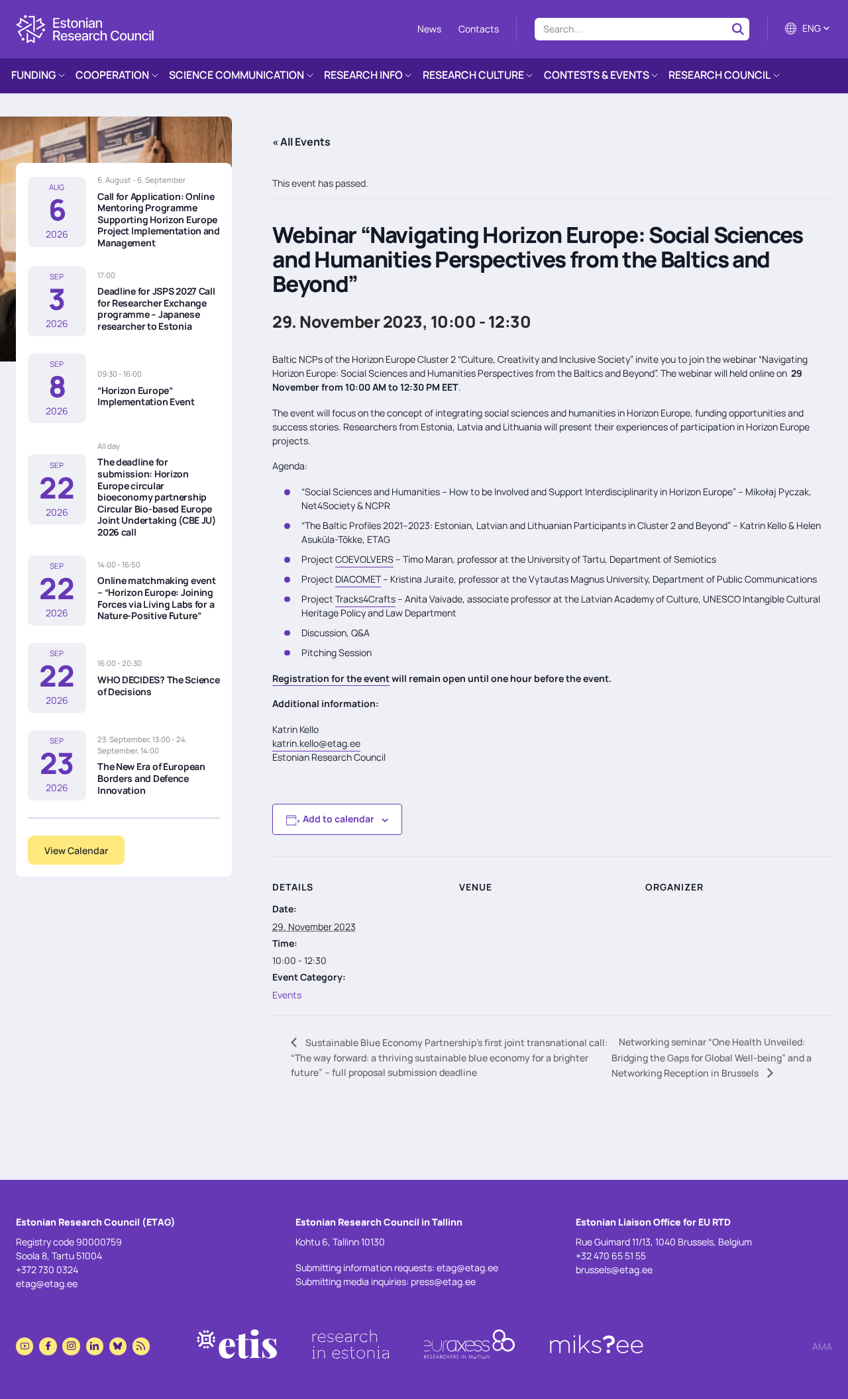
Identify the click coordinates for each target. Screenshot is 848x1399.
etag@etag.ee (47, 1283)
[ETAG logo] (85, 29)
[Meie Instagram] (71, 1346)
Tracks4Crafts (365, 599)
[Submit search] (738, 28)
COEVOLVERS (364, 559)
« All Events (301, 141)
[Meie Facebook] (47, 1346)
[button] (808, 29)
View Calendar (76, 850)
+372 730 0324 (47, 1269)
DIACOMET (358, 579)
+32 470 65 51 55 (611, 1255)
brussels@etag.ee (614, 1269)
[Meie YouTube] (24, 1346)
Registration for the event (331, 678)
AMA (822, 1346)
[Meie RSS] (141, 1346)
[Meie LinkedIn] (94, 1346)
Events (286, 995)
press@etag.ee (443, 1281)
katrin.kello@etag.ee (316, 743)
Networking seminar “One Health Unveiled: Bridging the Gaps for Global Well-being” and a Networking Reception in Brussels (711, 1057)
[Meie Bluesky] (118, 1346)
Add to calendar (338, 818)
